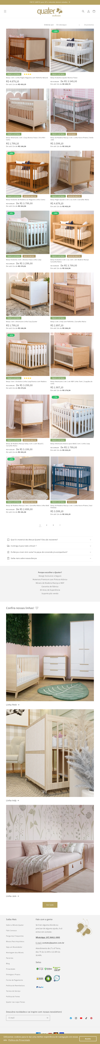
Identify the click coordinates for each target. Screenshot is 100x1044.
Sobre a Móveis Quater (15, 925)
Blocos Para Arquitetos (15, 941)
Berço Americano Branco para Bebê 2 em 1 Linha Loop (70, 444)
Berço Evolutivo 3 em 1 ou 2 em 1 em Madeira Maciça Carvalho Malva (69, 261)
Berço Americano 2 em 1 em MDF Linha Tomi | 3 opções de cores (71, 383)
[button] (5, 11)
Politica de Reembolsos (15, 985)
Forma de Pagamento (14, 980)
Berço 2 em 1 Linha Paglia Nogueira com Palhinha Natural (27, 78)
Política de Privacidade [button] (19, 1040)
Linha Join (11, 896)
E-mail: (39, 943)
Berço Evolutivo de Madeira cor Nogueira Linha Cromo (25, 200)
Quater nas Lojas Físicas (15, 1002)
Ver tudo (50, 905)
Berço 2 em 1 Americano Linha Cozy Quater (21, 322)
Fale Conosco (11, 930)
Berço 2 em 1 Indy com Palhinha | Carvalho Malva (68, 322)
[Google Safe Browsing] (48, 969)
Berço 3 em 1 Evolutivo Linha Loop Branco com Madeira (26, 382)
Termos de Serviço (13, 991)
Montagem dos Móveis (15, 952)
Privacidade (10, 969)
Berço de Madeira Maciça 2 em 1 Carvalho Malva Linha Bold (27, 506)
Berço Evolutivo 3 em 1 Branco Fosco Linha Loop (23, 260)
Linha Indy (11, 800)
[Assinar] (47, 1018)
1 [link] (40, 525)
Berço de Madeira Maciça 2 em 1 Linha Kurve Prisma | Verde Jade (71, 139)
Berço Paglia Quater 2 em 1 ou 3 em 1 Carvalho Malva (69, 200)
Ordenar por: (49, 25)
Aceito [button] (88, 1039)
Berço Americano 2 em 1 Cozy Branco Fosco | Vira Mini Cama (25, 139)
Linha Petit (11, 704)
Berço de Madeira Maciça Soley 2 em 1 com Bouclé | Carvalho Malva (24, 445)
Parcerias (9, 958)
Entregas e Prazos (13, 974)
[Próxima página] (60, 525)
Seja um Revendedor (14, 947)
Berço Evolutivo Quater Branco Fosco (63, 78)
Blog (8, 963)
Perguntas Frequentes (15, 936)
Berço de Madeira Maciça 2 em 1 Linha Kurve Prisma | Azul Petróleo (71, 507)
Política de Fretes (13, 996)
